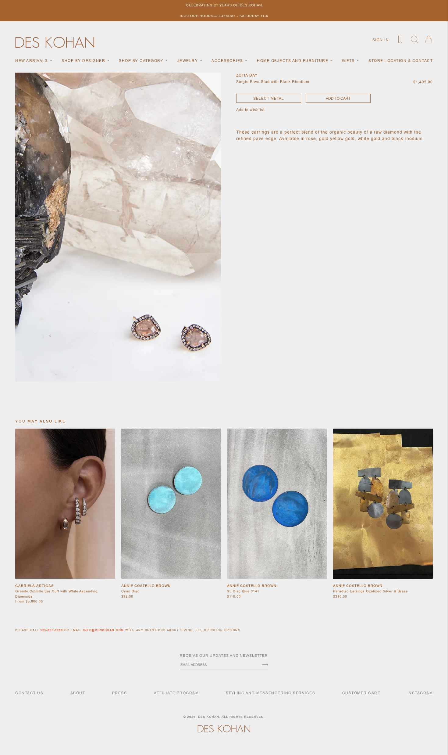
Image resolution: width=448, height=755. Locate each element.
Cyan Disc (130, 591)
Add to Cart (338, 98)
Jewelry (188, 60)
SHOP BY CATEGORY (142, 60)
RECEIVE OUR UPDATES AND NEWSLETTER (224, 655)
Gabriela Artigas (34, 586)
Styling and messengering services (270, 693)
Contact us (29, 693)
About (77, 693)
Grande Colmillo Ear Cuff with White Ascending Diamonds (56, 594)
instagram (420, 693)
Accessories (228, 60)
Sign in (380, 40)
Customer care (361, 693)
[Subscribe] (265, 665)
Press (119, 693)
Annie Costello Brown (146, 586)
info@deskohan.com (103, 630)
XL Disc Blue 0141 (243, 591)
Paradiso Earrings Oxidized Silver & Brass (370, 591)
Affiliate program (176, 693)
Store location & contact (400, 60)
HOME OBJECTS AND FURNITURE (293, 60)
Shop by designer (84, 60)
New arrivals (32, 60)
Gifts (349, 60)
